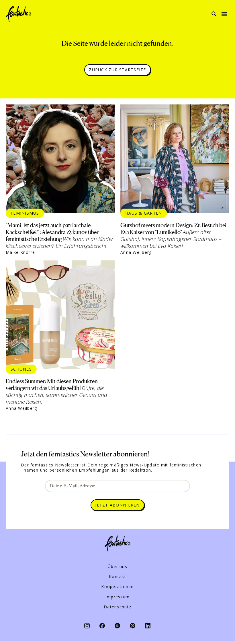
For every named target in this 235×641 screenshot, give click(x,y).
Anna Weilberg (136, 252)
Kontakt (117, 576)
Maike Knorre (20, 252)
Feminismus (25, 213)
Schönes (21, 369)
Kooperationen (117, 586)
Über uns (117, 566)
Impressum (117, 597)
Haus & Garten (143, 213)
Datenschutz (117, 607)
